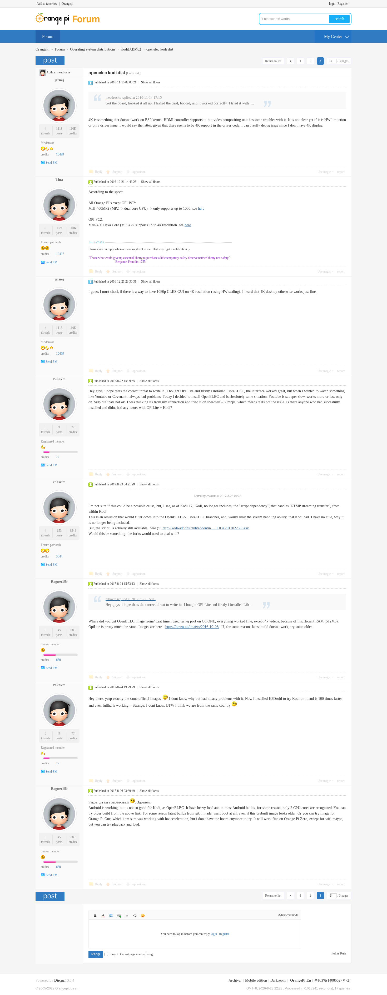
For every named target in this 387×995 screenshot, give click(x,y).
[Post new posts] (51, 60)
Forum (47, 36)
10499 (60, 154)
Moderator (47, 143)
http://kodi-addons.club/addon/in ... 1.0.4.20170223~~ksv (205, 528)
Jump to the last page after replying (131, 954)
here (201, 208)
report (341, 172)
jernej (59, 80)
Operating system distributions (92, 49)
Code (134, 915)
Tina (59, 180)
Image (111, 915)
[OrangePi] (70, 24)
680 (73, 630)
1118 (59, 128)
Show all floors (150, 82)
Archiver (235, 980)
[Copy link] (133, 73)
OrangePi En (300, 980)
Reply (98, 172)
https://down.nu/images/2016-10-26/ (192, 627)
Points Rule (338, 953)
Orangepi (67, 4)
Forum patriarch (51, 242)
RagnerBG (59, 582)
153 (59, 530)
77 (73, 427)
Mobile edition (256, 980)
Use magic (324, 172)
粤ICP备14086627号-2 (331, 980)
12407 (60, 254)
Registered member (53, 441)
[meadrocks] (42, 72)
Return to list (273, 61)
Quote (127, 915)
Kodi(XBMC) (131, 49)
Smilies (142, 915)
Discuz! (60, 980)
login (332, 4)
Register (343, 4)
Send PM (51, 162)
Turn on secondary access (350, 3)
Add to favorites (47, 4)
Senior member (50, 644)
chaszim (59, 482)
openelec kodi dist (159, 49)
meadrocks (63, 72)
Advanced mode (288, 915)
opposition (139, 172)
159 (59, 228)
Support (117, 172)
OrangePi (42, 49)
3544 (73, 530)
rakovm (59, 379)
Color (103, 915)
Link (119, 915)
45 (59, 630)
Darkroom (278, 980)
